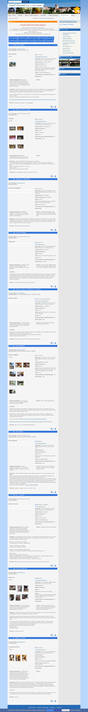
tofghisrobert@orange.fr (41, 443)
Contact (73, 15)
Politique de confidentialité (42, 707)
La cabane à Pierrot (49, 40)
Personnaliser (65, 710)
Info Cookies (52, 707)
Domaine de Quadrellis (33, 37)
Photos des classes (67, 50)
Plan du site (59, 707)
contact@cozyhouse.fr (40, 649)
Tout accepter (50, 710)
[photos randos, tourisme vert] (64, 62)
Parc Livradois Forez (67, 46)
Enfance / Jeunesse (34, 15)
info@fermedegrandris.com (41, 56)
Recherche (25, 1)
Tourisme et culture (65, 15)
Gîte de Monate (43, 37)
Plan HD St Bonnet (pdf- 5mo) (69, 40)
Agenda (26, 15)
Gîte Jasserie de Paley (23, 37)
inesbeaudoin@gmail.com (41, 580)
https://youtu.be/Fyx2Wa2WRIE (31, 484)
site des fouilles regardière (68, 52)
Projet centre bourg (67, 36)
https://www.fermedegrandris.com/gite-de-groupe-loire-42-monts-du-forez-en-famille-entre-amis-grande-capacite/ (33, 99)
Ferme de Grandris (13, 37)
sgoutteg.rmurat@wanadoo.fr (42, 300)
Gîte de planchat (21, 40)
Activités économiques (53, 15)
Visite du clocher (66, 48)
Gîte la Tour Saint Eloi (39, 40)
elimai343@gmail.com (40, 506)
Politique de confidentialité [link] (75, 710)
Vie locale (20, 15)
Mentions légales (31, 707)
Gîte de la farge (50, 37)
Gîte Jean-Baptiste (13, 40)
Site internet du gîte (21, 48)
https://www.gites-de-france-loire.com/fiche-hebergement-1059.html (33, 419)
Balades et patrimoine (67, 38)
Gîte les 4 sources (30, 40)
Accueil (9, 15)
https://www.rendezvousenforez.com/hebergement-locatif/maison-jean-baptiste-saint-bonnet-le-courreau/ (31, 421)
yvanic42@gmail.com (40, 244)
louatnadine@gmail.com (41, 121)
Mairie (14, 15)
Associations (43, 15)
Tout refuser (57, 710)
